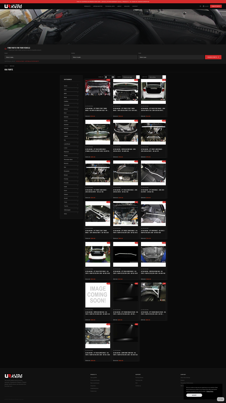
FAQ (137, 383)
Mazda (66, 155)
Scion (65, 190)
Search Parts (212, 57)
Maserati (66, 151)
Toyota (66, 206)
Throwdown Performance (187, 383)
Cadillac (66, 101)
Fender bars (93, 391)
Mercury (66, 163)
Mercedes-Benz (68, 159)
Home (6, 65)
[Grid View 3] (109, 77)
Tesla (65, 202)
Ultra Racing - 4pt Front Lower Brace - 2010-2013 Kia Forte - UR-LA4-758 (96, 191)
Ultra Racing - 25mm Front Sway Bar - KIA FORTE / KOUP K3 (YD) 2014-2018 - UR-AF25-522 (125, 353)
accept (194, 395)
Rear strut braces (94, 383)
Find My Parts (216, 6)
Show (119, 76)
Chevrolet (66, 105)
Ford (65, 113)
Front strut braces (95, 380)
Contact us (138, 385)
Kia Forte (12, 65)
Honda (65, 120)
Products (87, 6)
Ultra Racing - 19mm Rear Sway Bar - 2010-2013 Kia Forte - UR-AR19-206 (124, 150)
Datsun (66, 109)
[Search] (200, 6)
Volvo (65, 213)
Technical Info (110, 6)
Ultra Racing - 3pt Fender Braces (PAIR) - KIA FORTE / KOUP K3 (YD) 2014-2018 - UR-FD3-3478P (153, 313)
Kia (65, 140)
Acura (65, 85)
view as (100, 76)
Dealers (127, 6)
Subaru (66, 194)
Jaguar (66, 136)
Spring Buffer (97, 6)
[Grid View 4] (113, 77)
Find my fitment (139, 377)
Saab (65, 186)
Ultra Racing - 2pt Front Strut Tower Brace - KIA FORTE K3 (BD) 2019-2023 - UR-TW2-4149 (96, 109)
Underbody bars (94, 388)
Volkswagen (67, 210)
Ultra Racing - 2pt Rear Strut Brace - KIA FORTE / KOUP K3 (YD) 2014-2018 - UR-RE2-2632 (97, 272)
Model (73, 53)
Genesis (66, 116)
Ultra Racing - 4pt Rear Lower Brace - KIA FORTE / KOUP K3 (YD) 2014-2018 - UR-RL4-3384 (97, 353)
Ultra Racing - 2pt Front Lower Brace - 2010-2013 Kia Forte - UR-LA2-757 (152, 150)
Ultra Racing (89, 106)
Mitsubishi (66, 171)
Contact (135, 6)
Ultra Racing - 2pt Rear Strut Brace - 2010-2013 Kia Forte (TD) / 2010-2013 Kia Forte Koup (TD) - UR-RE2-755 (153, 109)
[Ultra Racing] (13, 6)
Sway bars (93, 385)
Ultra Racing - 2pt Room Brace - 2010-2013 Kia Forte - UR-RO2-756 (152, 191)
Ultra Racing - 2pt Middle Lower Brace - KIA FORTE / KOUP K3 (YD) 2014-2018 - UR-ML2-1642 (125, 231)
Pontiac (66, 179)
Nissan (66, 175)
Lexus (65, 148)
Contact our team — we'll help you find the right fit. (27, 61)
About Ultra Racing (185, 377)
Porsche (66, 182)
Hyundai (66, 128)
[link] (97, 91)
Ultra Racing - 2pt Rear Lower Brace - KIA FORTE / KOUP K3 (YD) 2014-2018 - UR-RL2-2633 (125, 272)
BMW (65, 93)
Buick (65, 97)
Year (139, 53)
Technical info (139, 380)
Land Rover (67, 144)
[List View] (106, 77)
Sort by (144, 76)
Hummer (66, 124)
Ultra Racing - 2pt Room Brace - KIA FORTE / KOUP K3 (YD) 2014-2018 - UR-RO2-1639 (153, 231)
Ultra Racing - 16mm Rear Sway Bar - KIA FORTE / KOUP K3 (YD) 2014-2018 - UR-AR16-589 (153, 272)
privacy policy (209, 391)
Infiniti (65, 132)
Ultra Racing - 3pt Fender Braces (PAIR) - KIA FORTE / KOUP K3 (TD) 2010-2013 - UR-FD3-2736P (125, 313)
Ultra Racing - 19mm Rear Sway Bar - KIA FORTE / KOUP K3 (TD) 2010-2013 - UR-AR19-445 (97, 313)
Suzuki (66, 198)
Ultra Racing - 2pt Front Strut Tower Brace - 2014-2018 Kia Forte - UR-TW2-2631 (97, 231)
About (119, 6)
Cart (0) (206, 6)
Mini (65, 167)
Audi (65, 89)
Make (6, 53)
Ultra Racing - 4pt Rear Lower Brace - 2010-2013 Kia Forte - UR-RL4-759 (125, 191)
